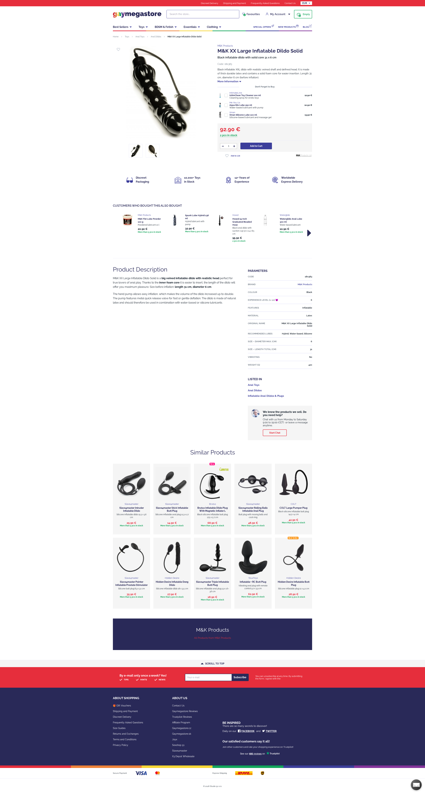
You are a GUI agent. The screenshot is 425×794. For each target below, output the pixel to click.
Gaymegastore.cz (181, 728)
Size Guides (119, 728)
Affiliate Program (181, 722)
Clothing (212, 27)
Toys (141, 27)
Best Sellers (120, 27)
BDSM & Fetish (164, 27)
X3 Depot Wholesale (183, 756)
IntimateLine (235, 93)
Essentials (190, 27)
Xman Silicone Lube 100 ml (243, 115)
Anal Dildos (156, 36)
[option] (141, 224)
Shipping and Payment (234, 3)
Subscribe (240, 677)
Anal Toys (139, 36)
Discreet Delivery (209, 3)
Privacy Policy (120, 745)
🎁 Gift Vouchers (122, 705)
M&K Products (225, 45)
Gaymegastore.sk (181, 733)
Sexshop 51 (178, 745)
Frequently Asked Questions (265, 3)
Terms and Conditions (124, 739)
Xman (232, 112)
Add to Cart (256, 146)
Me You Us (234, 102)
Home (116, 36)
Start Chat (274, 432)
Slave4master (179, 750)
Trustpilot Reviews (182, 717)
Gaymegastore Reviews (185, 711)
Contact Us (290, 3)
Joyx (174, 739)
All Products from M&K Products (212, 637)
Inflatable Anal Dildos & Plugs (266, 395)
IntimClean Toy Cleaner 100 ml (245, 95)
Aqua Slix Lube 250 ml (240, 105)
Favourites (252, 14)
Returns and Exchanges (126, 733)
